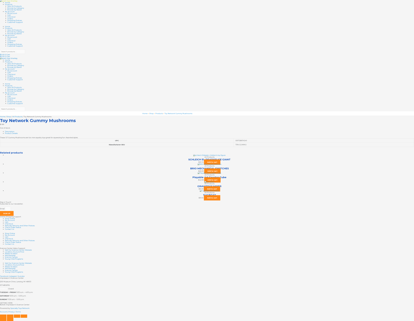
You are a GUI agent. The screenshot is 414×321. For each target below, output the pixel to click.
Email (2, 209)
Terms (18, 312)
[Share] (17, 316)
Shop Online (10, 218)
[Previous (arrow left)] (3, 319)
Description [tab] (9, 131)
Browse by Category (15, 8)
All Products (17, 117)
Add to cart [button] (212, 162)
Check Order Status (13, 227)
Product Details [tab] (11, 133)
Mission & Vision (11, 254)
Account (3, 312)
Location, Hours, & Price (14, 252)
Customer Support (15, 22)
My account (10, 12)
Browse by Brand (14, 10)
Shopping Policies (14, 20)
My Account (10, 220)
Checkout (11, 17)
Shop (9, 117)
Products (8, 4)
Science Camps (11, 257)
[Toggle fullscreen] (10, 316)
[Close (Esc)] (24, 316)
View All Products (14, 6)
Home (7, 3)
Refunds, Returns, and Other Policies (20, 226)
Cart (9, 15)
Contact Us (9, 229)
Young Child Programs (14, 259)
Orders (10, 19)
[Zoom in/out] (3, 316)
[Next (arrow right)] (10, 319)
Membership (10, 255)
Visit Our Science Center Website (18, 250)
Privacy (11, 312)
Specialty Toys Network (19, 308)
